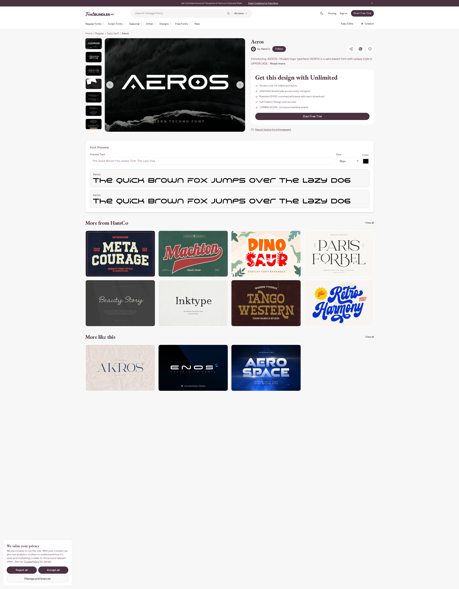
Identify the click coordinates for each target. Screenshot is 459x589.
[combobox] (180, 13)
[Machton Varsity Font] (193, 254)
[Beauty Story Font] (120, 303)
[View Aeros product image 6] (93, 110)
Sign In (343, 13)
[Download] (142, 235)
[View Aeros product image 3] (93, 70)
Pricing (332, 13)
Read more (277, 63)
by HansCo (263, 48)
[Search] (228, 13)
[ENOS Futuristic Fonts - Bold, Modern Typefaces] (193, 368)
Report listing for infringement (273, 129)
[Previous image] (109, 84)
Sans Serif (113, 33)
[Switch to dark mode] (322, 13)
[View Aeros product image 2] (93, 57)
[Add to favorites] (370, 49)
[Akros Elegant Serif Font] (120, 368)
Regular (99, 33)
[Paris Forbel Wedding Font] (339, 254)
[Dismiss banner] (372, 3)
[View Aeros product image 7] (93, 124)
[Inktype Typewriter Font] (193, 303)
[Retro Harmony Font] (339, 303)
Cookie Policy (31, 561)
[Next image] (240, 84)
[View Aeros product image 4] (93, 83)
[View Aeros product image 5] (93, 97)
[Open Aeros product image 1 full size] (175, 85)
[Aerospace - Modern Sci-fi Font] (266, 368)
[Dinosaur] (266, 254)
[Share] (351, 49)
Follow (279, 48)
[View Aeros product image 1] (93, 43)
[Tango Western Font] (266, 303)
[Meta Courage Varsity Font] (120, 254)
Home (88, 33)
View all (369, 222)
